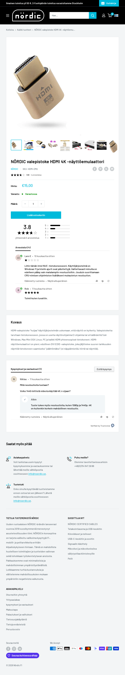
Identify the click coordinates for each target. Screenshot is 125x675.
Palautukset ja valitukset (19, 614)
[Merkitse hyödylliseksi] (97, 281)
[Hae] (92, 15)
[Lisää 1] (41, 204)
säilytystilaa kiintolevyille (81, 553)
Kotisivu (10, 29)
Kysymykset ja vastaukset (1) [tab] (26, 368)
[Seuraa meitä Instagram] (14, 649)
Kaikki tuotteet (24, 29)
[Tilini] (103, 15)
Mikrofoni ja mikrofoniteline (82, 548)
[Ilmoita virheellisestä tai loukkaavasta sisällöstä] (108, 281)
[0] (110, 15)
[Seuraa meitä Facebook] (8, 649)
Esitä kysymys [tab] (104, 369)
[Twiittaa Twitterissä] (106, 168)
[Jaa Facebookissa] (95, 168)
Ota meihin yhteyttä (16, 594)
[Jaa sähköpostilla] (112, 168)
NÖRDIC (14, 169)
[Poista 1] (25, 204)
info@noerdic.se (37, 473)
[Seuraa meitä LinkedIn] (20, 649)
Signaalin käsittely (77, 543)
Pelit (70, 558)
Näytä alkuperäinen (57, 281)
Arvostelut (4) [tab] (23, 247)
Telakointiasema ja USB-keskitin (85, 528)
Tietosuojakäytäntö (16, 619)
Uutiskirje (111, 3)
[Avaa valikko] (7, 15)
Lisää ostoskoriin (36, 215)
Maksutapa (12, 609)
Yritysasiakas (13, 599)
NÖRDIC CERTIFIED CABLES (83, 524)
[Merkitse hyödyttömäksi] (103, 281)
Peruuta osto (13, 629)
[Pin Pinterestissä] (100, 168)
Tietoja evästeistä (15, 624)
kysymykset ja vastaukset (19, 604)
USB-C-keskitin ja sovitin (81, 538)
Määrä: (14, 203)
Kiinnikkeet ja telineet (79, 533)
